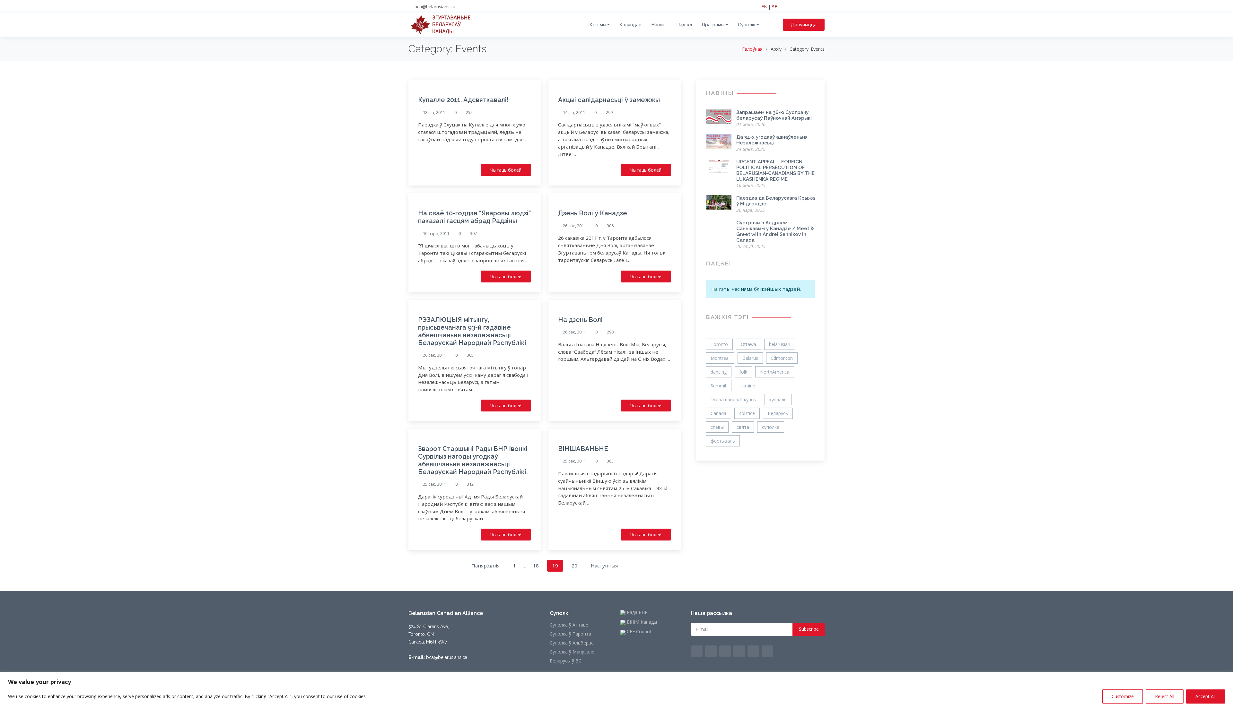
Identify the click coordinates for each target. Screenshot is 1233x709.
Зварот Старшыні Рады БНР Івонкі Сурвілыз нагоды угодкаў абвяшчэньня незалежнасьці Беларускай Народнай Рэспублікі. (473, 460)
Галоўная (752, 49)
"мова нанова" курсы (733, 399)
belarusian (779, 344)
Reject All (1164, 696)
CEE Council (638, 632)
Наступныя (604, 565)
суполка (770, 427)
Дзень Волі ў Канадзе (592, 213)
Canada (718, 413)
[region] (616, 690)
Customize (1123, 696)
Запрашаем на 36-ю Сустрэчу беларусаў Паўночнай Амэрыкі (774, 115)
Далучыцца (804, 25)
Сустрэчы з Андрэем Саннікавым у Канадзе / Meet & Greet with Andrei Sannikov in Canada (775, 231)
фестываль (723, 441)
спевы (717, 427)
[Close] (1226, 677)
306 (610, 226)
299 (609, 112)
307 (473, 233)
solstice (747, 413)
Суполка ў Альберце (572, 643)
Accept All (1205, 696)
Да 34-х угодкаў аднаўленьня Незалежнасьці (772, 140)
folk (743, 372)
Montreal (720, 358)
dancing (719, 372)
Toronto (719, 344)
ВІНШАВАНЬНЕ (583, 449)
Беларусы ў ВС (566, 661)
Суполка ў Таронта (570, 634)
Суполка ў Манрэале (572, 652)
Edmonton (782, 358)
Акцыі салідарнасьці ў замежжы (609, 100)
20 (574, 565)
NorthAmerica (774, 372)
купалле (778, 399)
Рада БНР (636, 612)
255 (469, 112)
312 (470, 484)
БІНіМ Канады (641, 622)
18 (536, 565)
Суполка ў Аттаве (569, 625)
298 (610, 332)
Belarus (750, 358)
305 (470, 355)
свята (743, 427)
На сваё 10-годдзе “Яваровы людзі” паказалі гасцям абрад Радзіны (474, 217)
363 (610, 461)
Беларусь (778, 413)
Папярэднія (485, 565)
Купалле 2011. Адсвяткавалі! (463, 100)
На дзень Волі (580, 320)
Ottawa (748, 344)
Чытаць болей (505, 170)
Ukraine (747, 386)
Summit (719, 386)
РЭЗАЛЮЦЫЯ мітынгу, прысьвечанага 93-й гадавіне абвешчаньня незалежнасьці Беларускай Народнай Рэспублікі (472, 331)
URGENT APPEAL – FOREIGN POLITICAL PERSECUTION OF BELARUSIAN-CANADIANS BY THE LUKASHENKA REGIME (775, 170)
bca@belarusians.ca (435, 7)
